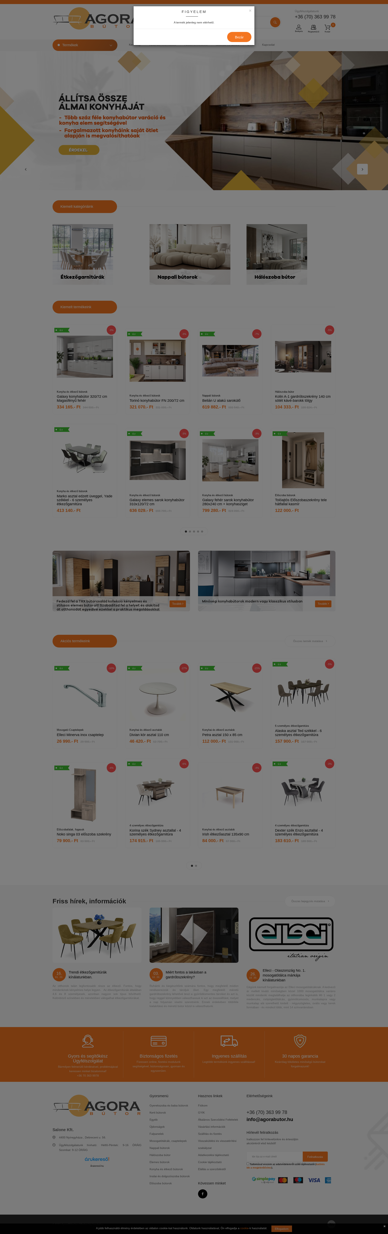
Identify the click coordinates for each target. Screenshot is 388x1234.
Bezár (239, 37)
